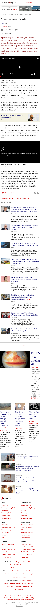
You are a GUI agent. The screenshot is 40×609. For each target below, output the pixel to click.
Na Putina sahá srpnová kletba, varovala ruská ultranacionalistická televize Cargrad (24, 227)
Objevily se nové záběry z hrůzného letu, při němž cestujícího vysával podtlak (20, 418)
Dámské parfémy (21, 583)
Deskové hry (10, 586)
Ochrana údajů (30, 598)
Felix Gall (24, 515)
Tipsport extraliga (6, 530)
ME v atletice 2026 (6, 532)
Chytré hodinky (27, 586)
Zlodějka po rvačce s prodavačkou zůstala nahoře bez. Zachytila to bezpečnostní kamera (22, 297)
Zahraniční (14, 231)
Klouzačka (15, 574)
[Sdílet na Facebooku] (35, 193)
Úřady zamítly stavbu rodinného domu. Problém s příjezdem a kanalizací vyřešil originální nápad (25, 261)
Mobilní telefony (26, 580)
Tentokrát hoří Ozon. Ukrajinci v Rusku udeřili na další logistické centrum (24, 330)
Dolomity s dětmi (6, 557)
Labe (21, 198)
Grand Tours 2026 (26, 518)
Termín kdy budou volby (8, 513)
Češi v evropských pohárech (19, 568)
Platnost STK (25, 557)
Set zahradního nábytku (27, 574)
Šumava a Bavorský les (8, 549)
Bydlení (13, 265)
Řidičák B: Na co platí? (27, 552)
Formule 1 (4, 535)
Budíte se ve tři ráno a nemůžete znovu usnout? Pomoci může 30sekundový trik (24, 244)
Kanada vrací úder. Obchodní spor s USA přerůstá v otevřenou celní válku (24, 314)
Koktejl (13, 301)
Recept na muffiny (26, 527)
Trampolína (32, 571)
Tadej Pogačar (25, 513)
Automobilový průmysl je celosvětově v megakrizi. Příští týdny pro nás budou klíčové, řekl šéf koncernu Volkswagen (24, 209)
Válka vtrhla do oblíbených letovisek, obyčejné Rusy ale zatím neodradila (5, 418)
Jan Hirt (23, 510)
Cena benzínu (24, 565)
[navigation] (2, 2)
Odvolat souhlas (12, 599)
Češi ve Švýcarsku (6, 552)
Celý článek (34, 398)
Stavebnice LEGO (9, 583)
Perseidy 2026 (14, 565)
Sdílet (11, 30)
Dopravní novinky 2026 (28, 549)
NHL (2, 537)
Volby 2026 (4, 505)
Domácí (3, 120)
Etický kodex (20, 598)
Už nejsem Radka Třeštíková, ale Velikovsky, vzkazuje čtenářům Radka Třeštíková (24, 279)
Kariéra (27, 596)
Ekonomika (14, 214)
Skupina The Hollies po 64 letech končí (34, 415)
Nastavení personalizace (25, 599)
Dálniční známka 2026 (27, 547)
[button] (38, 58)
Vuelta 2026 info (26, 505)
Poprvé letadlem (6, 547)
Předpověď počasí (28, 562)
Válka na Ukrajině (15, 333)
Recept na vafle (25, 535)
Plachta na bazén (22, 571)
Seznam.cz (29, 2)
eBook (5, 30)
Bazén (14, 571)
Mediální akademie (9, 598)
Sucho (16, 198)
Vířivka (24, 577)
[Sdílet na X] (38, 193)
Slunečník (8, 574)
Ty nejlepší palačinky (27, 524)
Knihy (12, 283)
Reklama (20, 596)
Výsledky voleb (5, 510)
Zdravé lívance (25, 530)
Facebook (8, 596)
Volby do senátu (6, 515)
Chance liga (4, 524)
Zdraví (12, 247)
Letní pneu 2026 (26, 544)
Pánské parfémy (19, 589)
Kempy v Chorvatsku (7, 544)
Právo (2, 23)
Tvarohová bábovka (27, 532)
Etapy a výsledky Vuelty (28, 508)
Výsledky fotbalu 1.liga (8, 527)
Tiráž (31, 596)
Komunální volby (6, 518)
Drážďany (27, 198)
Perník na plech (25, 537)
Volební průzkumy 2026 (8, 508)
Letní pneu (31, 583)
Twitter (14, 596)
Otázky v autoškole (26, 554)
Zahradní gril (16, 577)
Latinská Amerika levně (8, 554)
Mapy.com (19, 562)
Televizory (18, 586)
